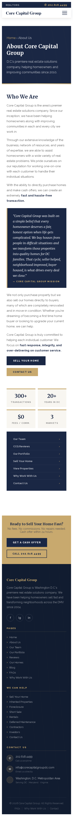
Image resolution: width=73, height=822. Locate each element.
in (29, 617)
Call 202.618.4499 (26, 553)
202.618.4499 (24, 756)
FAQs (12, 672)
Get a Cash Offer (27, 542)
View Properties (36, 468)
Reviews (14, 657)
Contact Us (22, 372)
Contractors (16, 727)
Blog (12, 667)
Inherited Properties (21, 701)
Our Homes (16, 662)
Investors (14, 732)
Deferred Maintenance (22, 721)
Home (11, 38)
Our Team (36, 439)
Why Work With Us (36, 475)
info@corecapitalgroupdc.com (35, 767)
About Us (14, 642)
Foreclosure (16, 706)
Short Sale (15, 711)
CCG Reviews (36, 446)
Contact (54, 808)
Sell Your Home (26, 360)
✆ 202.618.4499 (55, 4)
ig (19, 617)
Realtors (12, 5)
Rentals (13, 716)
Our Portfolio (36, 453)
